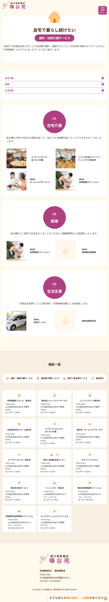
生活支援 (9, 90)
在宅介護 (9, 78)
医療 (7, 84)
